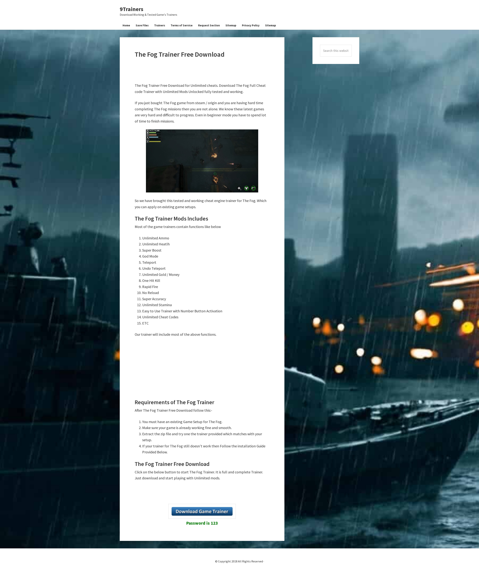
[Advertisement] (203, 70)
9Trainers (131, 9)
